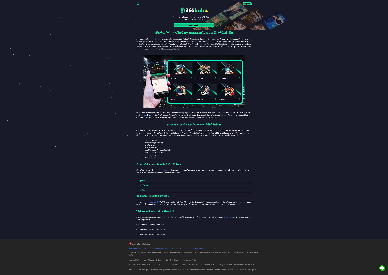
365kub (144, 115)
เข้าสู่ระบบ (247, 4)
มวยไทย (142, 190)
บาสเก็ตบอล (144, 185)
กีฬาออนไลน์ (154, 39)
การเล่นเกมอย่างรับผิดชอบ (138, 248)
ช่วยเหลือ (214, 248)
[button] (194, 180)
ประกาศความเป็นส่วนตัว (180, 248)
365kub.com (228, 217)
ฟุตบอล (142, 181)
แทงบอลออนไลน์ (154, 202)
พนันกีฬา (166, 170)
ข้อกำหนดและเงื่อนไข (160, 248)
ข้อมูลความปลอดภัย (200, 248)
